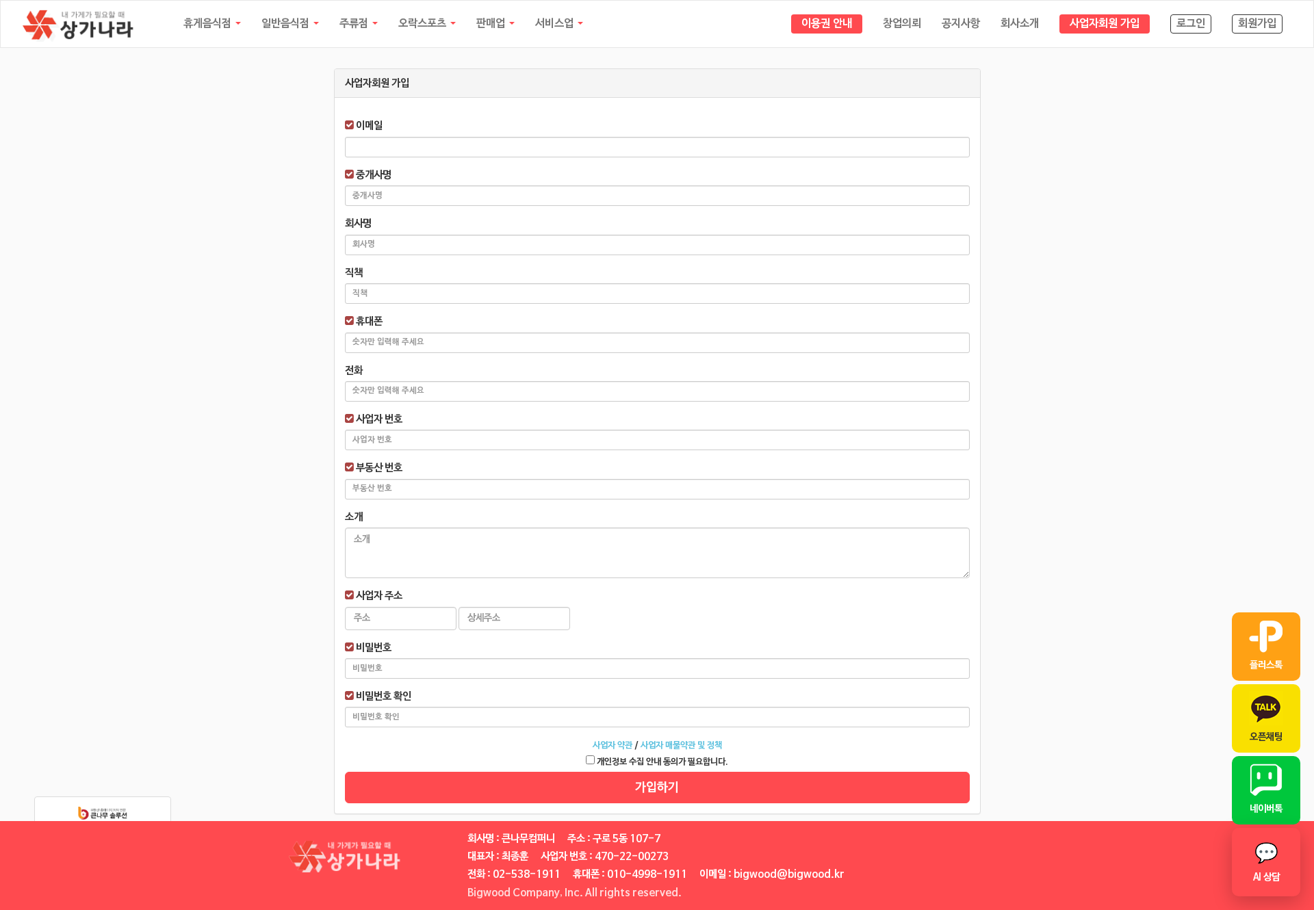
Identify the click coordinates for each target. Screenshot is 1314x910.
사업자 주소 (378, 595)
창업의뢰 (902, 24)
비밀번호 (372, 647)
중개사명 (372, 175)
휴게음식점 (208, 24)
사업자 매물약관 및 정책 (681, 745)
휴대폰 (368, 321)
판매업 (492, 24)
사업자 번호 (378, 419)
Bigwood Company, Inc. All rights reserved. (574, 892)
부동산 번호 (378, 467)
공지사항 (961, 24)
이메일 (368, 125)
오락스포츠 (423, 24)
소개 (354, 517)
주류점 (355, 24)
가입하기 (657, 787)
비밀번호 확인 (382, 696)
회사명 (358, 223)
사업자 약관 (612, 745)
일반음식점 (286, 24)
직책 (354, 272)
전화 (354, 370)
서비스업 (555, 24)
